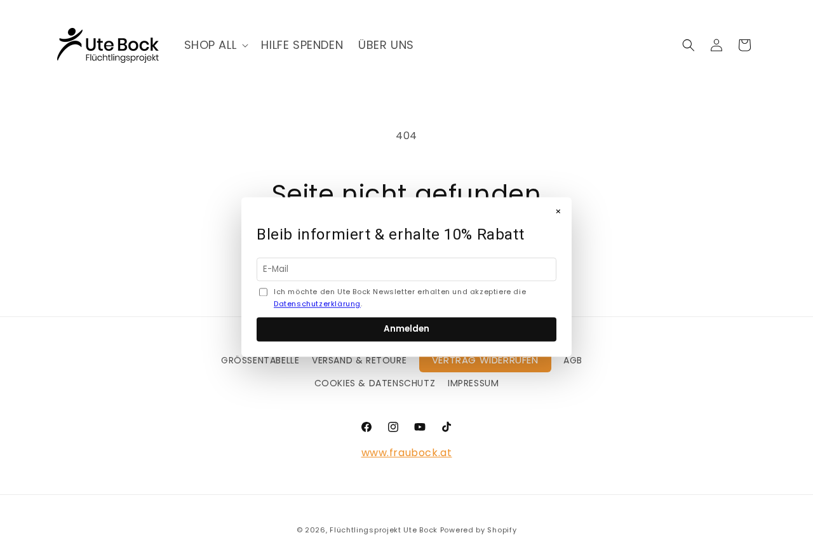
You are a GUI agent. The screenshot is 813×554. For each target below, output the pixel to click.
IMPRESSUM (473, 383)
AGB (572, 360)
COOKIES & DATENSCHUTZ (375, 383)
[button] (215, 45)
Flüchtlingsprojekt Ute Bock (384, 530)
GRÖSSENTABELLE (260, 360)
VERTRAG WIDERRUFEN (485, 360)
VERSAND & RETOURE (359, 360)
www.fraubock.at (406, 452)
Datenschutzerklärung (317, 304)
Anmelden (406, 329)
